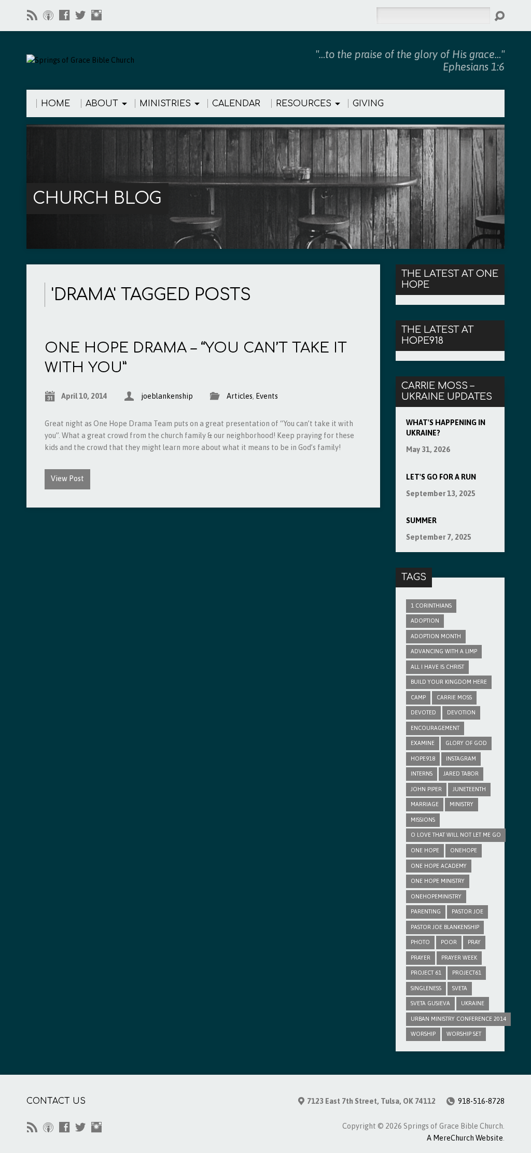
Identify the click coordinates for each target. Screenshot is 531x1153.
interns (421, 773)
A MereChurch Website (465, 1138)
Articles (240, 396)
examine (423, 743)
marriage (425, 804)
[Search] (499, 16)
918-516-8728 (481, 1101)
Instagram (461, 758)
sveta (459, 988)
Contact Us (56, 1101)
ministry (461, 804)
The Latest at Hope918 (437, 335)
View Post (67, 478)
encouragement (435, 728)
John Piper (426, 789)
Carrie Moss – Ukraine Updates (446, 391)
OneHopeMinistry (436, 896)
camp (418, 697)
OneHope (463, 850)
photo (420, 942)
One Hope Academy (439, 866)
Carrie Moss (454, 697)
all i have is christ (437, 667)
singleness (426, 988)
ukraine (472, 1003)
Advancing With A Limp (444, 651)
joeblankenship (167, 396)
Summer (421, 520)
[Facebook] (64, 15)
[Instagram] (96, 15)
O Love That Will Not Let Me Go (456, 835)
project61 (466, 972)
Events (267, 396)
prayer (420, 957)
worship (423, 1034)
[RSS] (32, 15)
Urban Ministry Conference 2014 (458, 1019)
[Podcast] (48, 15)
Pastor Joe (467, 911)
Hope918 (423, 758)
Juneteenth (469, 789)
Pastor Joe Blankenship (445, 927)
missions (423, 820)
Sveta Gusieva (430, 1003)
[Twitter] (80, 15)
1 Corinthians (431, 605)
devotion (461, 712)
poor (449, 942)
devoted (423, 712)
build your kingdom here (449, 682)
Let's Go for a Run (441, 477)
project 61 (426, 972)
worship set (463, 1034)
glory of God (466, 743)
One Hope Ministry (438, 881)
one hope (425, 850)
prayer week (459, 957)
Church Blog (97, 198)
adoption (425, 620)
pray (474, 942)
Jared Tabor (461, 773)
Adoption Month (436, 636)
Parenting (426, 911)
